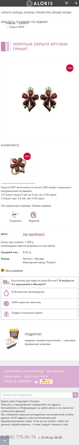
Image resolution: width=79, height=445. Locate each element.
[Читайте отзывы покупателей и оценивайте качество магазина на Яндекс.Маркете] (46, 381)
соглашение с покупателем (24, 371)
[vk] (36, 382)
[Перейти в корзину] (67, 3)
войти (50, 245)
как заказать (55, 371)
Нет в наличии (14, 270)
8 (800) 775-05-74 (18, 437)
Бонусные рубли (36, 376)
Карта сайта (8, 401)
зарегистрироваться (29, 245)
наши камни (12, 376)
